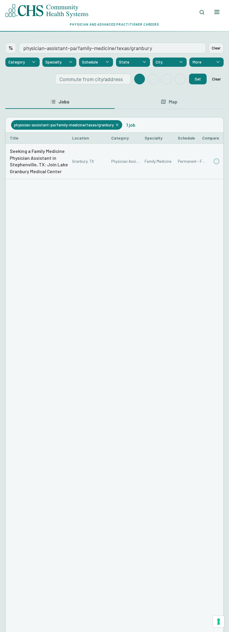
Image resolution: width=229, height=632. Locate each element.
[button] (114, 161)
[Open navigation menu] (216, 12)
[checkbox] (216, 161)
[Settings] (10, 48)
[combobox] (22, 62)
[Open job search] (202, 12)
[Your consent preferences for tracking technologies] (218, 621)
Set (198, 78)
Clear (216, 47)
